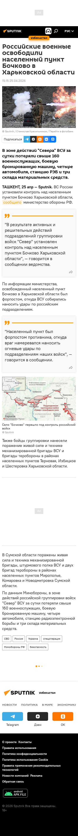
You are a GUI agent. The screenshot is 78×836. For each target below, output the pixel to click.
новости (9, 705)
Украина (33, 638)
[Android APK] (15, 794)
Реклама (36, 776)
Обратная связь (13, 781)
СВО (6, 638)
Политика (29, 705)
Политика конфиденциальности (24, 754)
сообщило (12, 202)
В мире (47, 705)
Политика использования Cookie (25, 760)
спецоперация (51, 638)
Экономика (67, 705)
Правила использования (19, 748)
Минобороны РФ (14, 647)
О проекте (9, 742)
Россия (19, 638)
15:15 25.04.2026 (14, 81)
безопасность (38, 647)
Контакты (25, 742)
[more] (71, 272)
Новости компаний (15, 776)
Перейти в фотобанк (61, 131)
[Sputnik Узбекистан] (13, 33)
